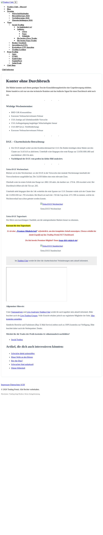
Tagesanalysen (17, 312)
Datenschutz (15, 385)
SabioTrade (16, 63)
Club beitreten (8, 69)
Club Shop (11, 65)
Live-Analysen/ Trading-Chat (38, 312)
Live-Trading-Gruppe (28, 316)
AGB (22, 385)
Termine (10, 11)
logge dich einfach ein (68, 240)
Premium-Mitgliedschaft (27, 231)
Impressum (5, 385)
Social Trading (17, 340)
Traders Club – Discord (16, 7)
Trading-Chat (22, 261)
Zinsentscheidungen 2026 (22, 20)
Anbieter (20, 29)
